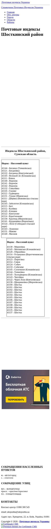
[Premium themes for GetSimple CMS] (19, 526)
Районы (10, 22)
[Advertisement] (25, 68)
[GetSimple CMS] (9, 524)
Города (10, 17)
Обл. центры (13, 14)
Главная (10, 12)
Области (11, 20)
